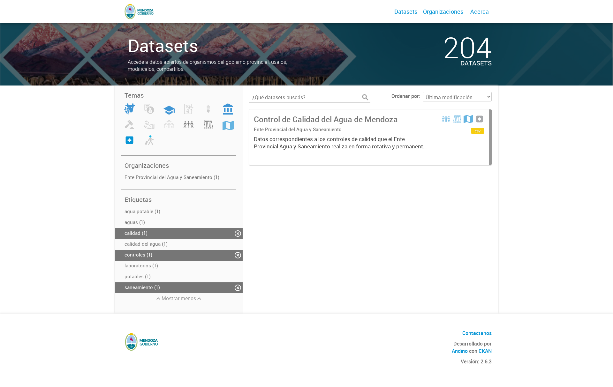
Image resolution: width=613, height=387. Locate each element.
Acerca (479, 11)
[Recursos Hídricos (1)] (208, 128)
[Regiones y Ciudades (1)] (228, 128)
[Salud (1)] (129, 143)
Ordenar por (405, 96)
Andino (460, 350)
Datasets (405, 11)
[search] (365, 97)
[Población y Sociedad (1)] (188, 128)
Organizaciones (443, 11)
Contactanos (477, 333)
